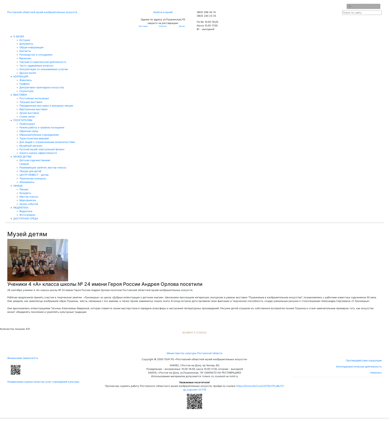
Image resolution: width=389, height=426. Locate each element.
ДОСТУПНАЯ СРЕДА (25, 218)
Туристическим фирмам (34, 138)
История (24, 40)
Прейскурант (27, 123)
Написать (376, 372)
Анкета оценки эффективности (38, 152)
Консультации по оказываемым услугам (43, 69)
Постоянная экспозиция (34, 98)
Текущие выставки (30, 101)
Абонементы (26, 182)
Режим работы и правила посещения (41, 127)
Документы (26, 43)
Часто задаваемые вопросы (36, 65)
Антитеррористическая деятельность (359, 366)
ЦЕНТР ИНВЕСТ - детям (33, 174)
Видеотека (25, 211)
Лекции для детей (30, 171)
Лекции (23, 189)
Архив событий (28, 203)
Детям (182, 26)
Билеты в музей (163, 12)
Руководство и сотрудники (35, 54)
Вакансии (25, 58)
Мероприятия (27, 200)
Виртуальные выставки (33, 109)
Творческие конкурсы (32, 178)
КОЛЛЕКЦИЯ (20, 76)
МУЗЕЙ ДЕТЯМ (22, 156)
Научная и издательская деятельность (42, 61)
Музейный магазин (30, 145)
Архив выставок (29, 112)
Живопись (25, 80)
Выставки (143, 26)
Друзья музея (27, 72)
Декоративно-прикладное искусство (41, 87)
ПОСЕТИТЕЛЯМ (22, 120)
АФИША (18, 185)
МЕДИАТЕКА (20, 207)
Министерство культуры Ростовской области (194, 353)
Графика (24, 83)
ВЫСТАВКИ (20, 94)
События (163, 26)
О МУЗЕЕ (18, 36)
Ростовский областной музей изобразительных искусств (42, 12)
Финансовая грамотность (22, 358)
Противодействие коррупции (364, 360)
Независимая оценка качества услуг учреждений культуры (43, 381)
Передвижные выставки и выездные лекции (46, 105)
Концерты (25, 192)
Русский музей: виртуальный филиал (41, 149)
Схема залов (27, 116)
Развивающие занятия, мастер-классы (42, 167)
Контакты (25, 50)
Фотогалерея (27, 214)
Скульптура (26, 91)
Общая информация (31, 47)
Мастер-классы (28, 196)
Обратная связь (28, 131)
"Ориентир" (367, 422)
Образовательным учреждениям (39, 134)
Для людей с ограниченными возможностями (47, 142)
